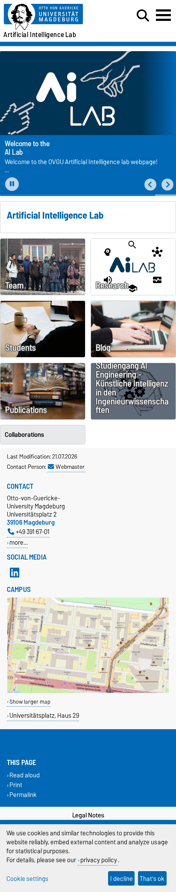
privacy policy (98, 859)
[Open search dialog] (143, 16)
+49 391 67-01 (33, 531)
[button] (150, 185)
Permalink (23, 795)
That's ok (152, 878)
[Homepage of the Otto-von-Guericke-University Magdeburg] (54, 17)
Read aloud (24, 775)
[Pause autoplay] (12, 184)
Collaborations (24, 435)
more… (18, 542)
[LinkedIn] (14, 572)
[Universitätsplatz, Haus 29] (88, 691)
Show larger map (29, 701)
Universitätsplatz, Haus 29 (44, 715)
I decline (121, 878)
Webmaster (70, 467)
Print (15, 785)
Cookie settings (27, 878)
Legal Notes (88, 815)
